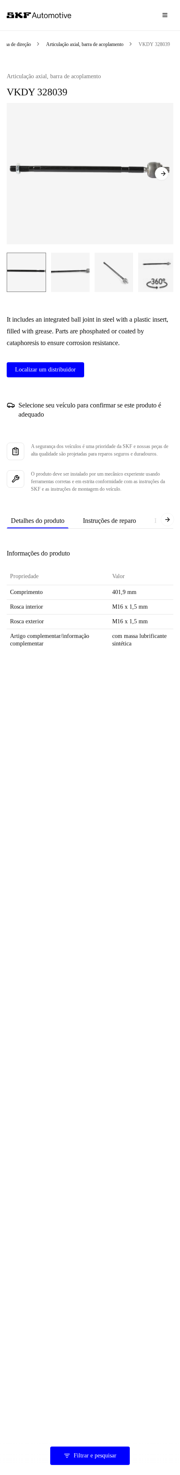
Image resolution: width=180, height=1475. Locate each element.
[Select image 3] (114, 272)
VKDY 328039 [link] (154, 44)
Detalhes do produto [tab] (37, 520)
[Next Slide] (161, 173)
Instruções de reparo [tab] (109, 520)
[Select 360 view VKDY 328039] (156, 272)
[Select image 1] (26, 272)
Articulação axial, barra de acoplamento (84, 44)
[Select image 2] (70, 272)
